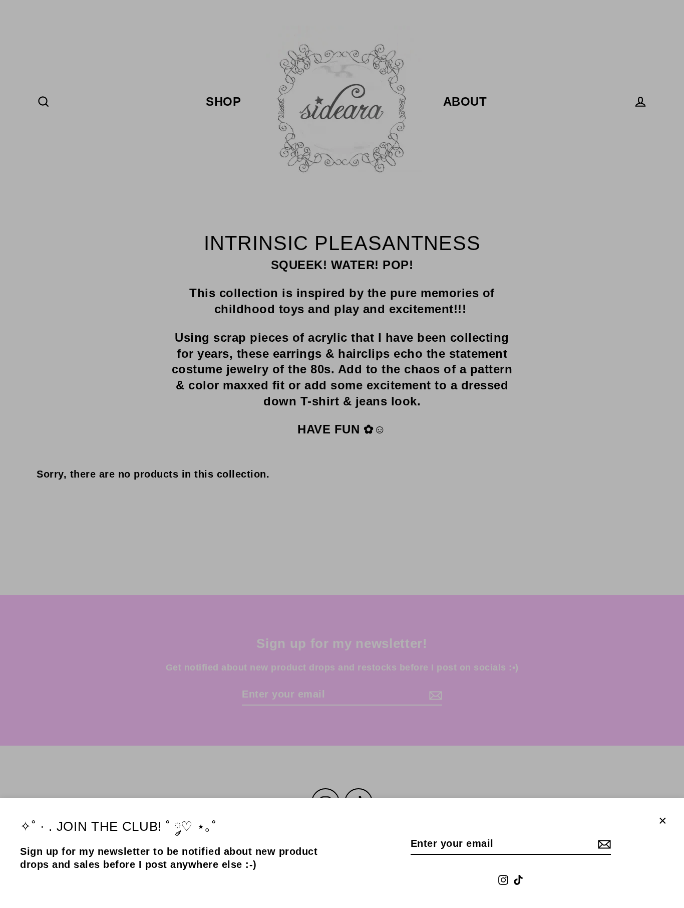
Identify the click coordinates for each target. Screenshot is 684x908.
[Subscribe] (603, 844)
